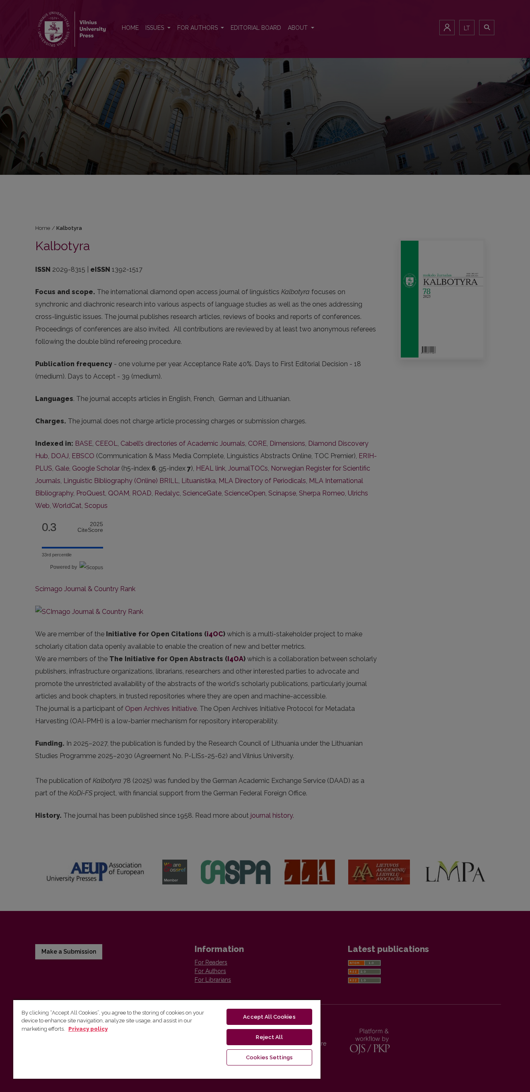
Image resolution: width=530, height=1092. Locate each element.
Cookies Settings (269, 1057)
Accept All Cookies (269, 1017)
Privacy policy (88, 1029)
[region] (166, 1039)
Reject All (269, 1037)
